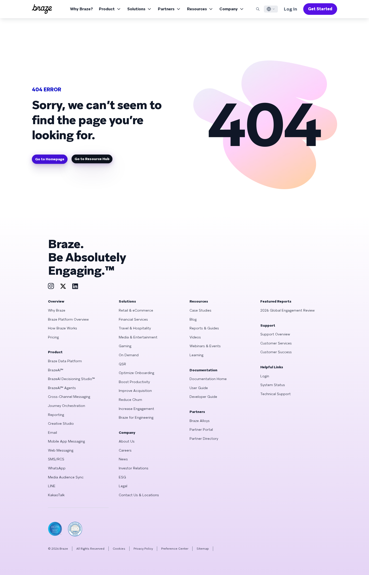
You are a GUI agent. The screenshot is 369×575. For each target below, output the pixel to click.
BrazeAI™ (55, 370)
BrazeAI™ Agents (62, 388)
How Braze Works (62, 328)
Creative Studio (61, 423)
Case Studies (200, 310)
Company (228, 9)
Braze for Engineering (136, 417)
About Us (127, 441)
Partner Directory (204, 438)
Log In (290, 9)
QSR (122, 364)
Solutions (136, 9)
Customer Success (276, 352)
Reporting (56, 414)
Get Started (320, 9)
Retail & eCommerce (136, 310)
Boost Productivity (134, 382)
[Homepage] (42, 9)
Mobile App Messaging (66, 441)
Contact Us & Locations (139, 495)
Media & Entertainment (138, 337)
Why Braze (56, 310)
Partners (166, 9)
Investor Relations (133, 468)
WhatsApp (57, 468)
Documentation (203, 370)
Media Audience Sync (66, 477)
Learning (196, 355)
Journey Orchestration (66, 405)
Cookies (119, 549)
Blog (193, 319)
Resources (197, 9)
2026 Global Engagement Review (287, 310)
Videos (195, 337)
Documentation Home (208, 379)
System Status (272, 385)
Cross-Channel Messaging (69, 396)
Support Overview (275, 334)
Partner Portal (201, 429)
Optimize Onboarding (136, 373)
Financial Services (133, 319)
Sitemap (203, 549)
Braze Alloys (200, 420)
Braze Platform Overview (68, 319)
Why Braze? (81, 9)
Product (107, 9)
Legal (123, 486)
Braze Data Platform (65, 361)
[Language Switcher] (271, 9)
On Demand (129, 355)
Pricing (53, 337)
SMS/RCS (56, 459)
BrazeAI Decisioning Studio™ (71, 379)
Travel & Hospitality (135, 328)
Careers (125, 450)
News (123, 459)
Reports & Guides (204, 328)
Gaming (125, 346)
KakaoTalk (56, 495)
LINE (51, 486)
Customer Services (276, 343)
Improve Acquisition (135, 390)
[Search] (258, 9)
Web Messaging (60, 450)
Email (52, 432)
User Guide (199, 388)
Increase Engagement (136, 408)
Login (264, 376)
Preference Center (174, 549)
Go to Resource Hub (92, 159)
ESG (122, 477)
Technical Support (275, 394)
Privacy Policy (143, 549)
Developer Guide (203, 396)
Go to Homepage (49, 159)
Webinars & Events (205, 346)
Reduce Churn (130, 399)
